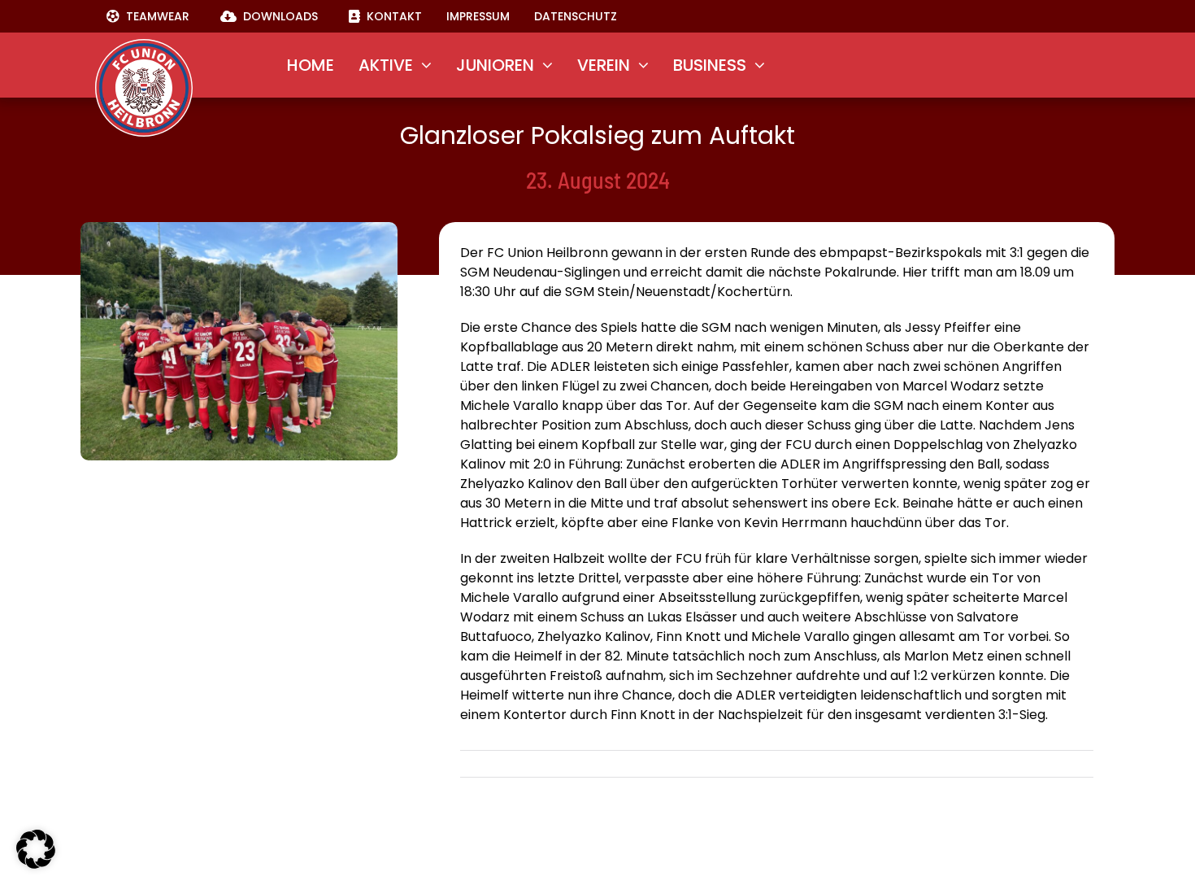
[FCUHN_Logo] (144, 45)
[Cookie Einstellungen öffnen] (35, 864)
